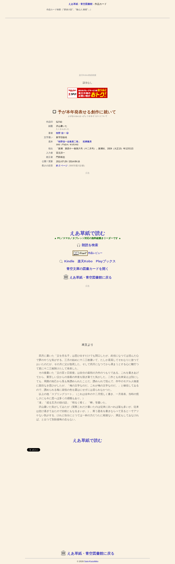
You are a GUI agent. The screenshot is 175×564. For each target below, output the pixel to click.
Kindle (69, 261)
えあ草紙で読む (87, 233)
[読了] (54, 111)
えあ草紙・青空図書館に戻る (91, 277)
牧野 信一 (61, 133)
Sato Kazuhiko (91, 561)
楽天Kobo (85, 261)
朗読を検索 (90, 245)
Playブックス (106, 261)
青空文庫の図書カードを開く (87, 268)
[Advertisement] (87, 44)
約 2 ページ (62, 165)
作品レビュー (95, 253)
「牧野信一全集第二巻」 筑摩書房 (74, 141)
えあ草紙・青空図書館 (80, 4)
